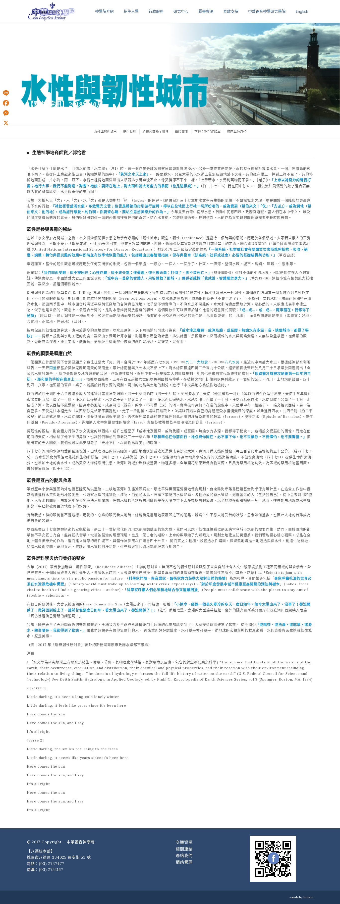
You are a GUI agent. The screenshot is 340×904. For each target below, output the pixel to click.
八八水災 (232, 362)
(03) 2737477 (51, 863)
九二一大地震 (197, 362)
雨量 (53, 368)
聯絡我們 (184, 855)
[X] (6, 123)
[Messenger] (6, 113)
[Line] (6, 93)
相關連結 (184, 849)
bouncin (308, 897)
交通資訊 (184, 842)
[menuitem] (105, 131)
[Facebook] (6, 103)
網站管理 (184, 862)
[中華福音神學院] (51, 11)
